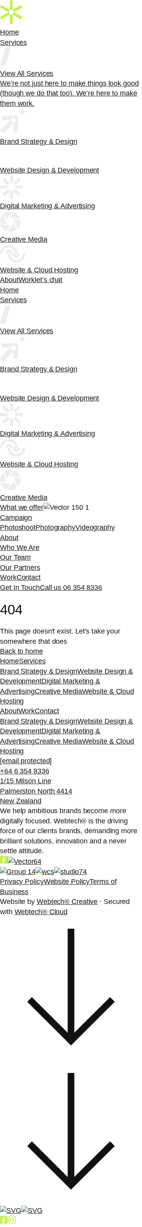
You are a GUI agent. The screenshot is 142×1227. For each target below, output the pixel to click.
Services (13, 42)
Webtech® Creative (67, 902)
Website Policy (67, 881)
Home (9, 32)
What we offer (21, 507)
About (9, 280)
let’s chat (48, 280)
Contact (29, 577)
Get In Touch (20, 587)
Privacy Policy (22, 881)
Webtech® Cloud (41, 912)
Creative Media (58, 691)
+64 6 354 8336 (24, 771)
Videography (95, 527)
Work (27, 280)
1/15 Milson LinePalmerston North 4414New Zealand (36, 791)
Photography (55, 527)
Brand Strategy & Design (38, 671)
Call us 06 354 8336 (71, 587)
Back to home (21, 651)
